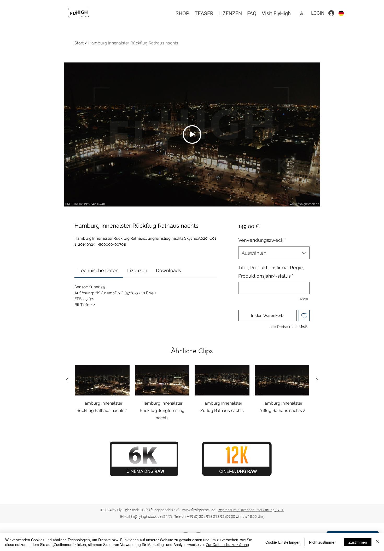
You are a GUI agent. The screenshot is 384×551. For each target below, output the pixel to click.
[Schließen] (378, 542)
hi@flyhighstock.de (146, 516)
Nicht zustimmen (322, 542)
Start (79, 43)
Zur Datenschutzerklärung (227, 544)
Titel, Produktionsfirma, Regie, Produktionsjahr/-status (271, 272)
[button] (301, 13)
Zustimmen (357, 542)
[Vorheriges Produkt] (67, 380)
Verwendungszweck (262, 240)
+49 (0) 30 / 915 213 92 (205, 516)
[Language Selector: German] (344, 13)
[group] (192, 393)
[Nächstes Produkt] (317, 380)
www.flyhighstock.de (198, 510)
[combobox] (274, 253)
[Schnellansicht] (102, 380)
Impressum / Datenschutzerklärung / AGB (251, 510)
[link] (99, 270)
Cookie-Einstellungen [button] (282, 542)
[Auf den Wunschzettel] (304, 315)
